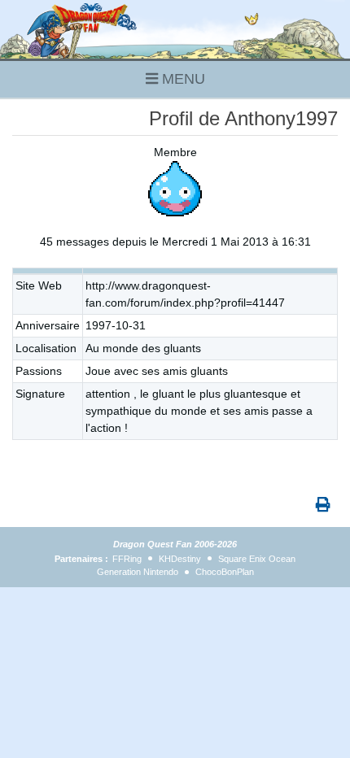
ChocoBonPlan (224, 572)
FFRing (127, 559)
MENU (181, 79)
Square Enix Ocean (256, 559)
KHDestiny (180, 559)
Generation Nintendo (137, 572)
